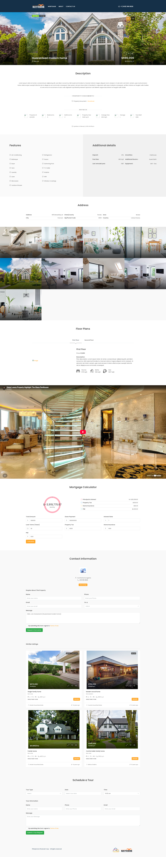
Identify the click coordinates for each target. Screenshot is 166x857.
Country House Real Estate (95, 705)
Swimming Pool (49, 164)
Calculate (30, 541)
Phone (86, 594)
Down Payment (70, 517)
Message (29, 610)
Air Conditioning (16, 155)
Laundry (13, 172)
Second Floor (89, 340)
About (61, 6)
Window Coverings (50, 181)
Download (91, 101)
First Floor (75, 340)
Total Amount (30, 517)
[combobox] (112, 606)
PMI (27, 533)
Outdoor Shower (16, 185)
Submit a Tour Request (35, 833)
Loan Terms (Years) (33, 525)
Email (28, 602)
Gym (13, 168)
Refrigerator (48, 155)
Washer (46, 172)
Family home (32, 751)
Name (28, 594)
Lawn (13, 177)
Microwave (14, 181)
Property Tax (69, 525)
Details (76, 699)
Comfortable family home (95, 751)
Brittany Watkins (92, 764)
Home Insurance (109, 525)
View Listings (83, 584)
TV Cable (47, 168)
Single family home (34, 692)
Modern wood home (93, 692)
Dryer (13, 164)
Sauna (46, 159)
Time (105, 790)
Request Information (34, 630)
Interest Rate (108, 517)
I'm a (86, 602)
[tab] (128, 19)
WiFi (45, 177)
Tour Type (29, 790)
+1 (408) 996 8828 (126, 6)
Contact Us (70, 6)
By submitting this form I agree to (43, 626)
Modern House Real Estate (36, 705)
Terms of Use (54, 626)
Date (66, 790)
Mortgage (52, 6)
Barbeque (14, 159)
